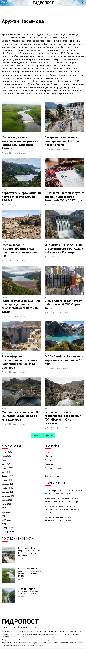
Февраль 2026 (8, 476)
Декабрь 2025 (8, 484)
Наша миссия (24, 640)
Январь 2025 (7, 527)
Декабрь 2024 (8, 531)
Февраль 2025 (8, 523)
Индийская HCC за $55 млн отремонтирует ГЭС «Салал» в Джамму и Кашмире (64, 248)
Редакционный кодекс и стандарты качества (63, 640)
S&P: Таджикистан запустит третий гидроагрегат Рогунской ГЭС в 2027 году (64, 196)
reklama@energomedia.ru (19, 646)
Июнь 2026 (6, 460)
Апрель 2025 (7, 515)
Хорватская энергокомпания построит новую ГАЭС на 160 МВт (21, 196)
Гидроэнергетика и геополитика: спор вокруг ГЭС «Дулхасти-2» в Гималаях (63, 417)
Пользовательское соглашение (13, 643)
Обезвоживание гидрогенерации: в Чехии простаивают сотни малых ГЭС (20, 250)
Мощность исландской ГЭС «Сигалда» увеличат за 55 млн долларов (20, 415)
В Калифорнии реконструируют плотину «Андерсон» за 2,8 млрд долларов (19, 361)
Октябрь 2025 (8, 492)
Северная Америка (7, 353)
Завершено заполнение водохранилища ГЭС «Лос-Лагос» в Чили (63, 141)
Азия (46, 241)
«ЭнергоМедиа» (62, 631)
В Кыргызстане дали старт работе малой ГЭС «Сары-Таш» (63, 304)
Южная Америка (49, 134)
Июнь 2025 (6, 507)
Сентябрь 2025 (8, 496)
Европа (4, 189)
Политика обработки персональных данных (41, 643)
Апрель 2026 (7, 468)
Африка (4, 134)
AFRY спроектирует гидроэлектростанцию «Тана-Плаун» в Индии (28, 591)
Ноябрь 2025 (7, 488)
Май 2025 (6, 512)
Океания (4, 297)
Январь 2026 (7, 480)
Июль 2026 (6, 456)
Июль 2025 (6, 504)
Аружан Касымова (20, 153)
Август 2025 (7, 500)
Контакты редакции (37, 640)
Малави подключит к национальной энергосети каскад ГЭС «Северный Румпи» (20, 142)
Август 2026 (7, 452)
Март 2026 (6, 472)
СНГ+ (46, 189)
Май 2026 (6, 464)
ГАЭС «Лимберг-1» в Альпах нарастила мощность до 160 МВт (64, 360)
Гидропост (43, 3)
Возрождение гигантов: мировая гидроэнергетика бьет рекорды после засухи (62, 509)
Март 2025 (6, 519)
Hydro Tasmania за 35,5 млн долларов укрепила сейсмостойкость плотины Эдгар (21, 306)
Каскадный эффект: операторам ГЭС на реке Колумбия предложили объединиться (29, 552)
